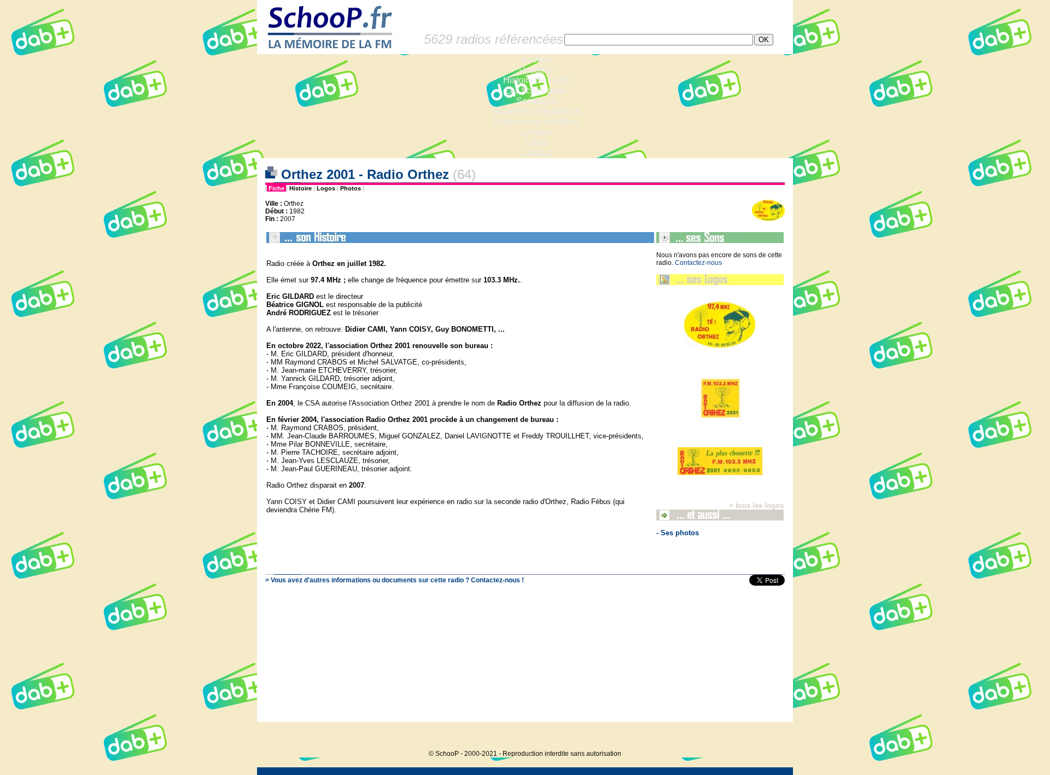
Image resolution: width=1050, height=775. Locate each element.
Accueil (536, 59)
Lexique (536, 132)
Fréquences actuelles (536, 121)
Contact (536, 153)
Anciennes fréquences (536, 111)
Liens (536, 142)
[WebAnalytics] (771, 737)
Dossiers (536, 69)
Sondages (536, 101)
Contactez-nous (698, 263)
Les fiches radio (536, 90)
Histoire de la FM (536, 80)
